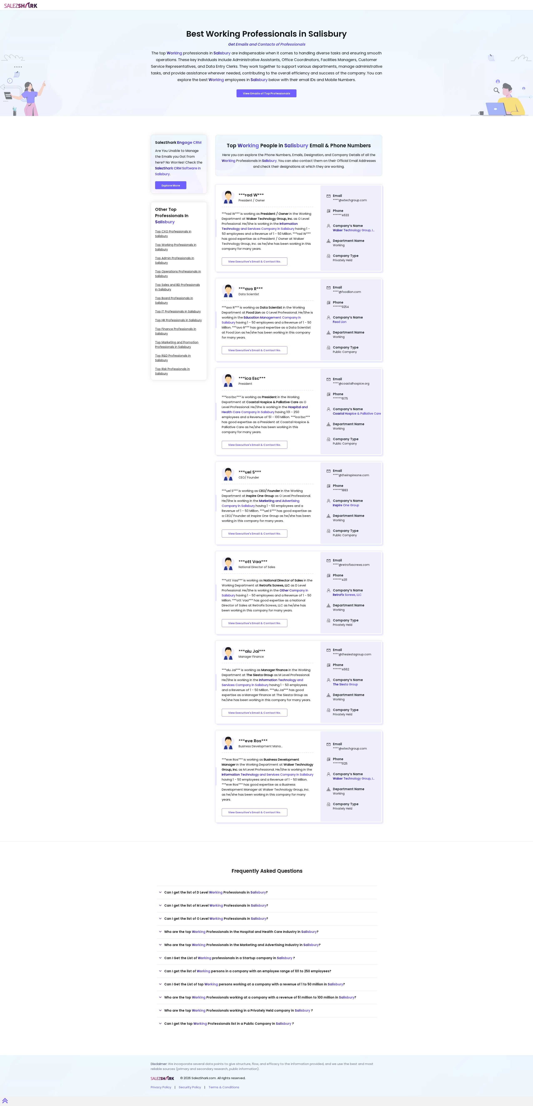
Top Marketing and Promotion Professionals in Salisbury (176, 344)
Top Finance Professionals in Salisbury (175, 331)
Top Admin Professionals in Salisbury (174, 260)
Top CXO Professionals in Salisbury (173, 233)
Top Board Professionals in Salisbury (174, 300)
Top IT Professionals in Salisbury (178, 311)
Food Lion (339, 322)
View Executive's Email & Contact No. (254, 262)
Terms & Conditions (224, 1087)
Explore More (171, 185)
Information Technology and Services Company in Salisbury (267, 774)
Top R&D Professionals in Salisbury (173, 358)
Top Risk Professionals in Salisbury (172, 371)
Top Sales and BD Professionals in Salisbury (177, 287)
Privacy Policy (161, 1087)
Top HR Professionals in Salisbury (178, 320)
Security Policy (190, 1087)
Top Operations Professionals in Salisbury (178, 273)
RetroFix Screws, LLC (347, 595)
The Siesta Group (345, 684)
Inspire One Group (346, 505)
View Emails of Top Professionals (266, 93)
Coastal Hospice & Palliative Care (357, 413)
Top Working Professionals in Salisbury (175, 247)
